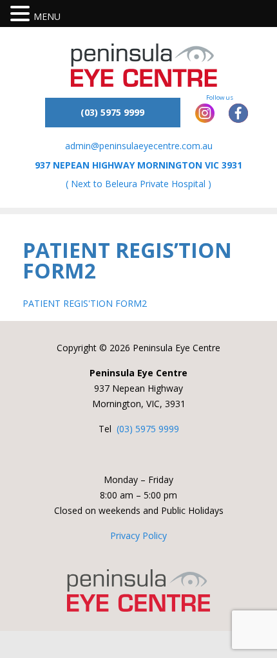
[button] (21, 14)
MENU (47, 16)
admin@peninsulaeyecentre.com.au (139, 146)
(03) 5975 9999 (148, 429)
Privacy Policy (138, 535)
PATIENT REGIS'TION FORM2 (85, 303)
